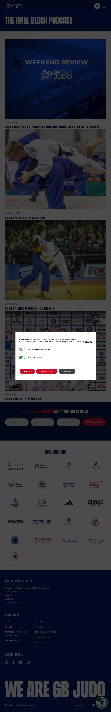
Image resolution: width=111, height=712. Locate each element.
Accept (27, 371)
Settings (67, 371)
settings (88, 342)
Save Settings (46, 371)
